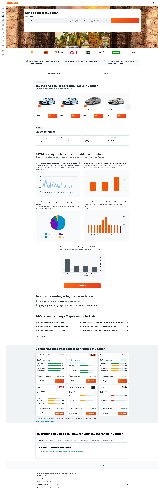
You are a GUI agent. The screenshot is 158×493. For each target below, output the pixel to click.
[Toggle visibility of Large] (61, 237)
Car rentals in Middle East (54, 465)
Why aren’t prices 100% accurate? (48, 488)
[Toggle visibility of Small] (47, 234)
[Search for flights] (3, 8)
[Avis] (61, 387)
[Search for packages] (3, 20)
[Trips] (3, 46)
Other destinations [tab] (108, 440)
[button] (3, 3)
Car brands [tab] (49, 440)
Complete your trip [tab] (70, 440)
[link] (47, 106)
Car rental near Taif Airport (75, 451)
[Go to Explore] (3, 36)
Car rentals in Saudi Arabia (69, 465)
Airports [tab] (40, 440)
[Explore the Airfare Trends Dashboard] (3, 29)
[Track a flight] (3, 40)
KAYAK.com (38, 465)
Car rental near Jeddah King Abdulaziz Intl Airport (53, 451)
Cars (44, 465)
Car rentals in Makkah (83, 465)
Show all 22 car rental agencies (45, 421)
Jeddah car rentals (95, 465)
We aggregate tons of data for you (48, 484)
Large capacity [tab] (83, 440)
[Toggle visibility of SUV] (61, 234)
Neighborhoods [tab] (95, 440)
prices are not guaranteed (72, 475)
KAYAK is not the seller (44, 481)
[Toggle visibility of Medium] (48, 237)
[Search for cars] (3, 16)
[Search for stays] (3, 12)
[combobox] (30, 16)
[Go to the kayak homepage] (12, 3)
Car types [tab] (59, 440)
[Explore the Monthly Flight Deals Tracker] (3, 33)
